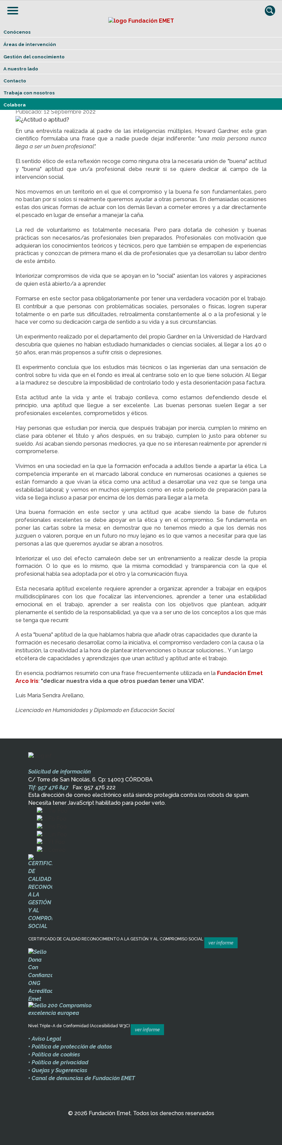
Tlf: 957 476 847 (48, 787)
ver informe (221, 943)
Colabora (14, 104)
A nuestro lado (20, 68)
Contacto (14, 80)
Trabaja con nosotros (29, 92)
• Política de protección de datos (70, 1046)
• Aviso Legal (44, 1038)
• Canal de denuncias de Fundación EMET (81, 1078)
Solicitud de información (59, 771)
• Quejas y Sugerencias (57, 1070)
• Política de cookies (54, 1054)
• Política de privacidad (58, 1062)
